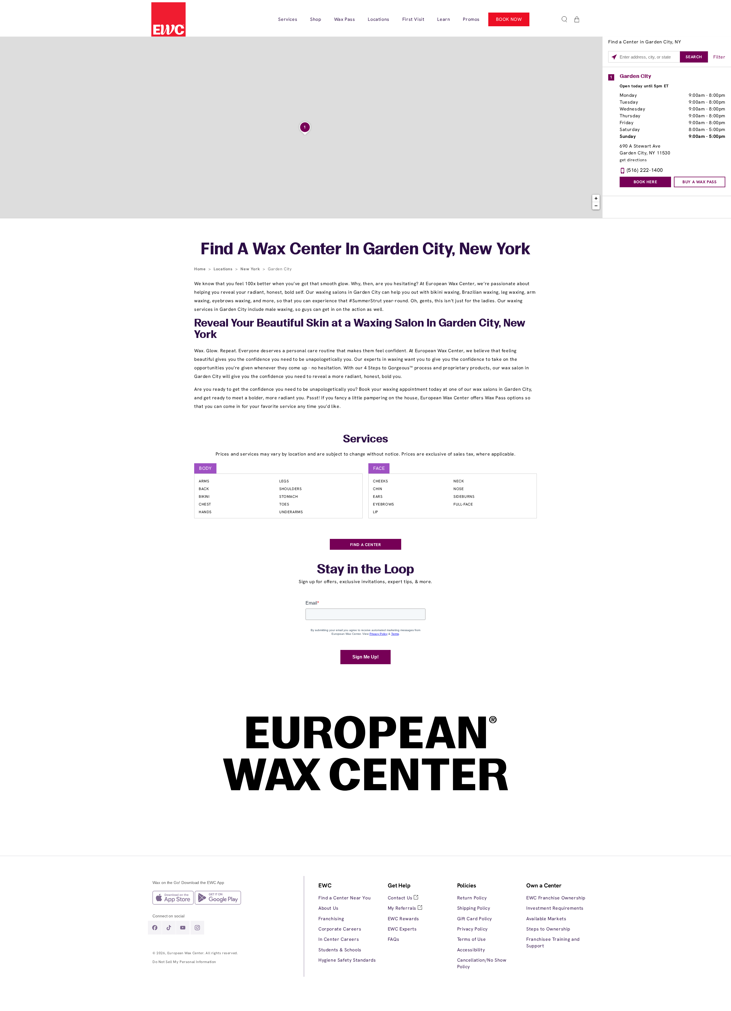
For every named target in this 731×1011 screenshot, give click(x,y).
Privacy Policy (472, 929)
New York (250, 268)
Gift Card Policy (474, 919)
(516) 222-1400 (645, 170)
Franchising (331, 919)
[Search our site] (564, 19)
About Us (328, 908)
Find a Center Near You (344, 898)
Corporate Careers (339, 929)
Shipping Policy (473, 908)
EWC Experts (402, 929)
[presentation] (348, 923)
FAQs (393, 939)
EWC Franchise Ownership (555, 898)
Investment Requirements (555, 908)
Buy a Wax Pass (699, 181)
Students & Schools (340, 950)
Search (694, 56)
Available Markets (546, 919)
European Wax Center (185, 953)
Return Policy (472, 898)
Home (200, 268)
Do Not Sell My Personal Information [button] (184, 961)
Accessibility (471, 950)
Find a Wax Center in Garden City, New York (366, 250)
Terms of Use (471, 939)
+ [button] (596, 198)
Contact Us (401, 898)
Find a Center (365, 544)
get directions (633, 160)
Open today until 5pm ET (644, 85)
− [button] (596, 206)
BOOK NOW (509, 19)
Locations (224, 268)
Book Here (645, 181)
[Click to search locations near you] (614, 57)
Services (365, 439)
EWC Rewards (403, 919)
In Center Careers (338, 939)
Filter (719, 57)
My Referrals (403, 908)
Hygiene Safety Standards (347, 960)
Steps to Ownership (548, 929)
